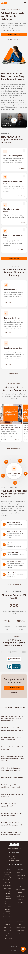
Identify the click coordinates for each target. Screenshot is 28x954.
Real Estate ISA (7, 901)
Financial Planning (20, 875)
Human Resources (20, 881)
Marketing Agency (20, 889)
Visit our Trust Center (13, 584)
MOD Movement (8, 938)
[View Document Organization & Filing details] (14, 240)
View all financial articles (13, 448)
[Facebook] (7, 864)
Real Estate (20, 899)
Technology (20, 902)
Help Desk (7, 882)
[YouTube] (18, 864)
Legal (20, 886)
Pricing (20, 924)
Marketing (7, 891)
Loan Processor (7, 888)
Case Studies (7, 930)
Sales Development (7, 906)
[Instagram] (12, 864)
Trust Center (5, 949)
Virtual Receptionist (7, 916)
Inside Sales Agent (7, 885)
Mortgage (20, 892)
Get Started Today (14, 258)
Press (7, 936)
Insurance (20, 884)
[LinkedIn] (15, 864)
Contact (20, 933)
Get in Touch (20, 930)
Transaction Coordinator (8, 910)
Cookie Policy (14, 950)
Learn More (14, 692)
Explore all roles (13, 373)
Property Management (20, 895)
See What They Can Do (14, 39)
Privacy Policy (13, 949)
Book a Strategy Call (14, 34)
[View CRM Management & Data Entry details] (14, 186)
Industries (20, 869)
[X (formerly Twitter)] (10, 864)
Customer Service (7, 879)
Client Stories (7, 927)
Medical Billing (7, 894)
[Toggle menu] (25, 3)
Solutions (7, 869)
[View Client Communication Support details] (14, 213)
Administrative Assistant (7, 873)
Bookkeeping (7, 877)
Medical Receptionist (8, 897)
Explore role (7, 302)
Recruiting (7, 904)
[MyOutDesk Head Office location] (21, 864)
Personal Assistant (7, 914)
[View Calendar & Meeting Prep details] (14, 159)
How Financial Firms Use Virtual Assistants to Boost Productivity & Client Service (10, 429)
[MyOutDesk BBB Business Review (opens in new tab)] (14, 666)
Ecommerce (20, 872)
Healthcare (20, 878)
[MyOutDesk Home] (4, 3)
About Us (7, 924)
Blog (8, 933)
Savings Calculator (20, 927)
